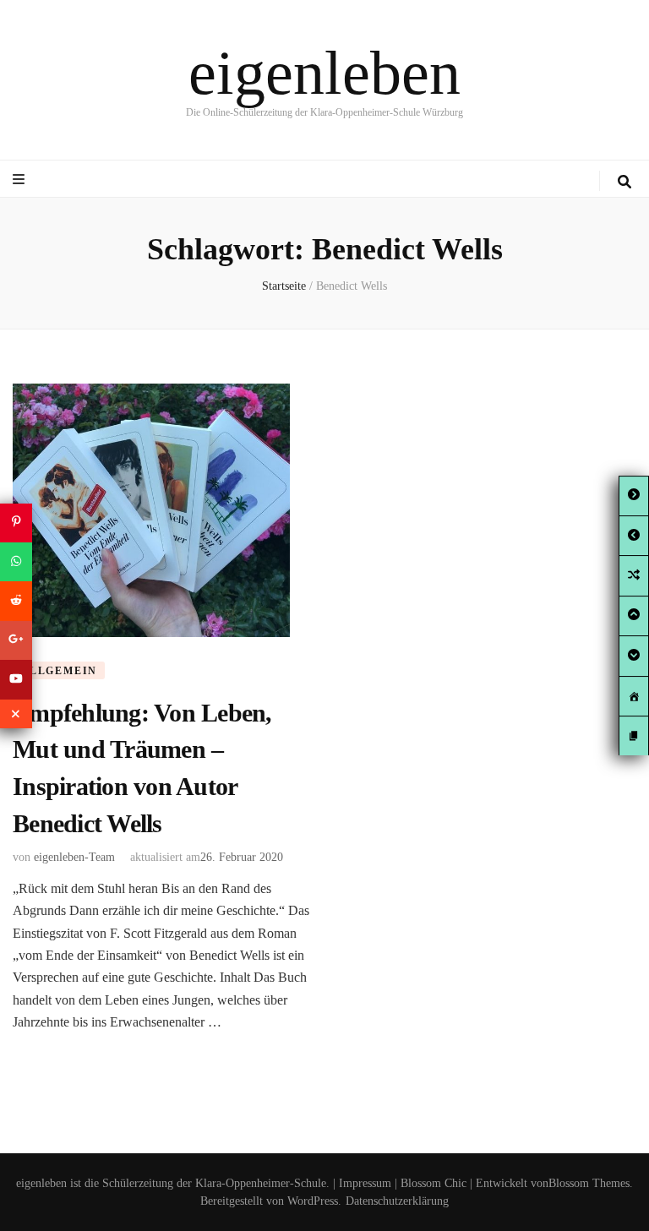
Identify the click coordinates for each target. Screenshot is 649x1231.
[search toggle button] (624, 182)
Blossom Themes (589, 1183)
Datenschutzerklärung (397, 1201)
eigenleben (324, 72)
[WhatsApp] (16, 561)
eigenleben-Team (74, 857)
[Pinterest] (16, 522)
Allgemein (58, 671)
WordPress (312, 1201)
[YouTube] (16, 679)
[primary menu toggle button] (21, 179)
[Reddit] (16, 600)
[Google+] (16, 640)
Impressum (365, 1183)
